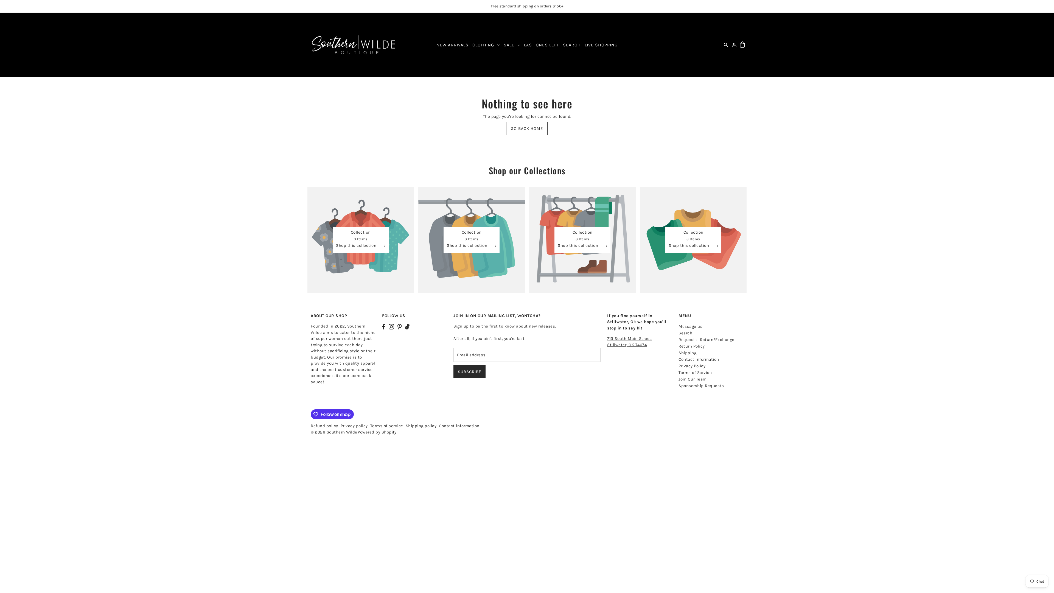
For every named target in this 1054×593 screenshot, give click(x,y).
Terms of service (386, 425)
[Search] (726, 45)
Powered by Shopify (377, 432)
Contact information (459, 425)
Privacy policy (354, 425)
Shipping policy (421, 425)
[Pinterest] (399, 326)
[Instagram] (391, 326)
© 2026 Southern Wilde (334, 432)
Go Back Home (527, 128)
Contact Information (699, 359)
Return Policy (692, 346)
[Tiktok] (407, 326)
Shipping (687, 352)
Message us (690, 326)
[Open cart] (742, 45)
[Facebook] (383, 326)
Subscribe (469, 371)
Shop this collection (357, 246)
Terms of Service (695, 372)
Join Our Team (693, 379)
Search (685, 333)
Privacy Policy (692, 365)
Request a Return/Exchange (707, 339)
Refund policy (324, 425)
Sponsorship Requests (701, 385)
